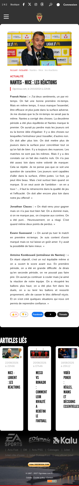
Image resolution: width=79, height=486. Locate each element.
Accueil (13, 70)
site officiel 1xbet (64, 455)
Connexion (70, 4)
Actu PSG (37, 449)
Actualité (23, 70)
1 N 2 (4, 4)
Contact (49, 478)
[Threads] (42, 4)
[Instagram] (36, 4)
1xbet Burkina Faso (39, 455)
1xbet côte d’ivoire (14, 455)
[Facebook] (24, 4)
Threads (63, 314)
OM (25, 449)
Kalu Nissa (65, 439)
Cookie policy (39, 478)
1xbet (67, 449)
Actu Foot (13, 449)
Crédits (29, 478)
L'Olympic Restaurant (39, 439)
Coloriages (53, 449)
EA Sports (14, 439)
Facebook (37, 314)
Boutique (14, 4)
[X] (29, 4)
